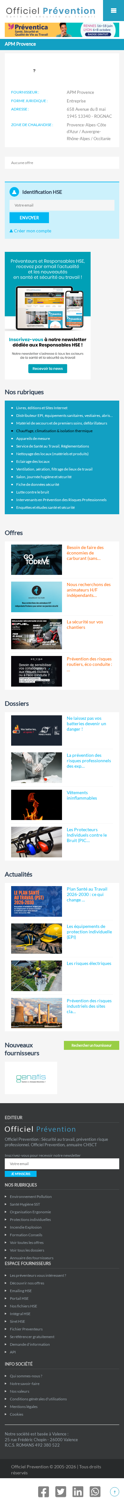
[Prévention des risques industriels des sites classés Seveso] (36, 1013)
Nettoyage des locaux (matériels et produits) (52, 453)
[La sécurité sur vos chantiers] (36, 634)
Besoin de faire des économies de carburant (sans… (85, 553)
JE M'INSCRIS (20, 1174)
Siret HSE (17, 1321)
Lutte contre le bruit (32, 492)
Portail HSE (19, 1298)
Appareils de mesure (33, 438)
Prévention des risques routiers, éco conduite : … (89, 664)
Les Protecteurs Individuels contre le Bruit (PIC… (87, 835)
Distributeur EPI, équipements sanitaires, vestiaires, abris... (64, 415)
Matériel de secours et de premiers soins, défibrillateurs (61, 423)
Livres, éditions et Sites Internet (41, 407)
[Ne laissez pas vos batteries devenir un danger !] (36, 730)
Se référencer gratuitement (32, 1336)
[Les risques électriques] (36, 975)
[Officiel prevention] (50, 15)
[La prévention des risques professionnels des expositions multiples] (36, 767)
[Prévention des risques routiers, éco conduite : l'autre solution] (36, 671)
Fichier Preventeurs (26, 1329)
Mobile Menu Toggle (113, 10)
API (13, 1352)
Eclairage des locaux (33, 461)
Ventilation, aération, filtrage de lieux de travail (54, 469)
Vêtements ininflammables (82, 795)
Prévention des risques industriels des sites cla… (89, 1006)
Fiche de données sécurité (37, 484)
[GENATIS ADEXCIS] (31, 1078)
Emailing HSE (21, 1290)
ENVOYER (29, 217)
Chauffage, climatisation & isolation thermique (54, 430)
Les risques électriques (89, 963)
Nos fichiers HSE (23, 1306)
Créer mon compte (32, 230)
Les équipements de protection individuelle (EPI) (89, 931)
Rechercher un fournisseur (92, 1045)
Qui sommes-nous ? (26, 1376)
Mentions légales (24, 1406)
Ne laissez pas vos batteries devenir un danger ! (86, 723)
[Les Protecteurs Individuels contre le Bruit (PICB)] (36, 842)
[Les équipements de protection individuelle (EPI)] (36, 938)
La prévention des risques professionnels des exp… (89, 760)
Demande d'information (30, 1344)
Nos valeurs (19, 1391)
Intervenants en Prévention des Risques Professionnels (61, 499)
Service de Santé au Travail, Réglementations (52, 446)
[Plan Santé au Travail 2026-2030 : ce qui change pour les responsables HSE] (36, 901)
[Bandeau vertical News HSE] (48, 315)
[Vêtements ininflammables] (36, 805)
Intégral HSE (20, 1313)
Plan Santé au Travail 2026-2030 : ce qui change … (87, 894)
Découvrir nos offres (27, 1283)
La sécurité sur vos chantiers (85, 624)
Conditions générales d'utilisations (38, 1398)
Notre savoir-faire (24, 1383)
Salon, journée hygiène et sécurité (44, 476)
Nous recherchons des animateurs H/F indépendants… (89, 590)
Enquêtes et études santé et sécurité (45, 507)
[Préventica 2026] (62, 29)
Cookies (16, 1414)
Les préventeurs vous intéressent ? (38, 1275)
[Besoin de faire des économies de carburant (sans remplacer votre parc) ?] (36, 560)
